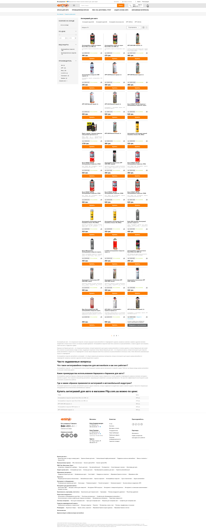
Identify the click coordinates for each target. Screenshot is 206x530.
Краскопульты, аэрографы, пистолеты (68, 492)
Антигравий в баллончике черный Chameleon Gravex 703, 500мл (137, 134)
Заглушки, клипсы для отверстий (77, 487)
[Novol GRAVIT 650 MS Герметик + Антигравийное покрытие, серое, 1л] (137, 97)
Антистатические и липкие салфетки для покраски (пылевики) (74, 498)
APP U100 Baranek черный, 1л (113, 74)
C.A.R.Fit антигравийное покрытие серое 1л (114, 251)
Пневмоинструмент (91, 483)
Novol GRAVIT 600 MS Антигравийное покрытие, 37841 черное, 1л (91, 192)
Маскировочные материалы (100, 498)
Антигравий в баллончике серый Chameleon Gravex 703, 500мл (91, 222)
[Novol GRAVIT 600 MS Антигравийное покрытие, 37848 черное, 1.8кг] (137, 185)
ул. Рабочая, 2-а (94, 425)
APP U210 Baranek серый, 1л (113, 104)
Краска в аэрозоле (99, 478)
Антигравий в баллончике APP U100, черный (136, 280)
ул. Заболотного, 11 (95, 432)
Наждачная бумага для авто (65, 474)
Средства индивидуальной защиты (67, 503)
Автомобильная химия (86, 478)
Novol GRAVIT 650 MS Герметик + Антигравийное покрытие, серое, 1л (136, 104)
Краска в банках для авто (88, 458)
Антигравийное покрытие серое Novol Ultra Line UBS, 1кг (114, 46)
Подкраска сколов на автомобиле (126, 458)
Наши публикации (114, 432)
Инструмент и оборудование (65, 481)
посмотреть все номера (66, 428)
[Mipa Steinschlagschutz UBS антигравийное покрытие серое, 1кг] (92, 303)
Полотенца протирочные (88, 496)
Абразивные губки (133, 474)
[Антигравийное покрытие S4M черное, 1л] (92, 68)
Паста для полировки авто (78, 500)
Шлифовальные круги (80, 474)
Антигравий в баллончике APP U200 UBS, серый (90, 280)
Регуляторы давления (132, 492)
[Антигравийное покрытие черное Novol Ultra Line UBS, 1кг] (92, 39)
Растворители (105, 467)
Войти (139, 1)
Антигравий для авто (75, 469)
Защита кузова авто (121, 10)
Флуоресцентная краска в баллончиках (68, 478)
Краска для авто (63, 10)
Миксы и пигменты (142, 458)
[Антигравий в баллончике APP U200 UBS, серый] (92, 273)
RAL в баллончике (77, 462)
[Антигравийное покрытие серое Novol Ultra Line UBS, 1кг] (115, 39)
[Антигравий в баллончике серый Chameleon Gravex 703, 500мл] (92, 215)
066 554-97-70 (93, 442)
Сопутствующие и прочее (118, 467)
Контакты (116, 1)
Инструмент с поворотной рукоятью (113, 487)
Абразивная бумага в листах (121, 507)
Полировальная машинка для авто (67, 483)
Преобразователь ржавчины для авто (104, 469)
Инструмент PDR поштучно (95, 487)
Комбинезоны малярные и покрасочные (68, 505)
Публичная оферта (114, 435)
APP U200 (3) (129, 22)
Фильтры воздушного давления (116, 492)
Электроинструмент (116, 483)
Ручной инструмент (103, 483)
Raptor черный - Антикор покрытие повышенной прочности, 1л (92, 134)
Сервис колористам (137, 435)
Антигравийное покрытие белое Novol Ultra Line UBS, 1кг (136, 251)
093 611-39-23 (93, 433)
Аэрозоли (60, 476)
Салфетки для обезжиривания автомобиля (108, 496)
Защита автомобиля (139, 478)
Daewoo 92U (61, 460)
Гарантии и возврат (114, 441)
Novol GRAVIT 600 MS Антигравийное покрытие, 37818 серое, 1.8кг (91, 163)
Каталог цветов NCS (89, 462)
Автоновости (135, 433)
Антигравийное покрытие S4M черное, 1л (90, 75)
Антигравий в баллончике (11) (116, 22)
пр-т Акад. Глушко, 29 (95, 440)
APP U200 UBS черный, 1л (134, 45)
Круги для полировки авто (93, 500)
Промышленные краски (80, 10)
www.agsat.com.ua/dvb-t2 (138, 437)
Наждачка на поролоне (103, 474)
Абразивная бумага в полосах (119, 474)
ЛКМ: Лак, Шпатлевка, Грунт (101, 10)
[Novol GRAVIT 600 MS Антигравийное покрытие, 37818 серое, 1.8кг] (92, 156)
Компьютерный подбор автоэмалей (105, 458)
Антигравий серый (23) (101, 22)
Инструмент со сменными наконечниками (136, 487)
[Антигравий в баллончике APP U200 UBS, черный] (115, 156)
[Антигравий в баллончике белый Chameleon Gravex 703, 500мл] (115, 215)
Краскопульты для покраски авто (89, 492)
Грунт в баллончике (126, 478)
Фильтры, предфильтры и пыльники (124, 505)
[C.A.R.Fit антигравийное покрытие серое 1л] (115, 244)
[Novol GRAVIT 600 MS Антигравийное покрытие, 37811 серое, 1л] (137, 156)
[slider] (59, 34)
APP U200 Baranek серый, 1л (135, 74)
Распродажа (61, 507)
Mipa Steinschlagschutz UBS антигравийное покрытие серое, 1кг (91, 310)
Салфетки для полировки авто (128, 500)
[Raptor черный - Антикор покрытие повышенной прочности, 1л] (92, 127)
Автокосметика (61, 510)
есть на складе (64, 25)
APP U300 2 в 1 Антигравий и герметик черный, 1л (113, 310)
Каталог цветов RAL (101, 462)
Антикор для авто (87, 469)
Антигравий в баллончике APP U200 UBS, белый (113, 280)
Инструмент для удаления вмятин (67, 485)
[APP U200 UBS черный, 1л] (137, 39)
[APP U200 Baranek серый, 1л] (137, 68)
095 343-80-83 (93, 426)
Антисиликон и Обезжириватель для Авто (69, 496)
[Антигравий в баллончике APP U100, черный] (137, 273)
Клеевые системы (62, 489)
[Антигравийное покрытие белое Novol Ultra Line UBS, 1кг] (137, 244)
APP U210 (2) (138, 22)
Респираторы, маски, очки (106, 505)
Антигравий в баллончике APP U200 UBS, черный (113, 163)
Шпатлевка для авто (132, 467)
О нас (110, 423)
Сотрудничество (113, 430)
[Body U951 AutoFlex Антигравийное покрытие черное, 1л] (92, 244)
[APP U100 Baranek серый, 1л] (92, 97)
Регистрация (145, 1)
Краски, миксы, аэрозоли (84, 507)
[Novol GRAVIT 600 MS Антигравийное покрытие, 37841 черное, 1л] (92, 185)
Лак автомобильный (94, 467)
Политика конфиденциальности (115, 438)
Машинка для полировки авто (110, 500)
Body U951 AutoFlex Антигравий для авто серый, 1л (136, 222)
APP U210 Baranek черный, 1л (135, 309)
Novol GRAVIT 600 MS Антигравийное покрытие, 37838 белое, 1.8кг (114, 192)
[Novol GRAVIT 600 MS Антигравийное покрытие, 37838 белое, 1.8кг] (115, 185)
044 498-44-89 (70, 426)
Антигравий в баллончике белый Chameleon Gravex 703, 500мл (114, 222)
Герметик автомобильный (123, 469)
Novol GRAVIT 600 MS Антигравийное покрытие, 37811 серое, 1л (136, 163)
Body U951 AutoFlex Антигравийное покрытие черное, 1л (91, 251)
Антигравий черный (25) (88, 22)
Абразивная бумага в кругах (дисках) (102, 507)
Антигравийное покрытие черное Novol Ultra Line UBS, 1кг (91, 46)
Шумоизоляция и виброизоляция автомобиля (70, 513)
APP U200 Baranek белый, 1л (113, 133)
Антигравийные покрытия (112, 478)
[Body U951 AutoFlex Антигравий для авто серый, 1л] (137, 215)
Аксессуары (81, 483)
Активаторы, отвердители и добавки (67, 467)
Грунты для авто (83, 467)
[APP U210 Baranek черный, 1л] (137, 303)
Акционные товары (71, 507)
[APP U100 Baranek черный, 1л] (115, 68)
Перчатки (95, 505)
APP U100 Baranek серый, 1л (90, 104)
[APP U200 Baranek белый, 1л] (115, 127)
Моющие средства (86, 505)
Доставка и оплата (127, 1)
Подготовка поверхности (64, 494)
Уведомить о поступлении (137, 325)
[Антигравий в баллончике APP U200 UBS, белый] (115, 273)
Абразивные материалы (140, 10)
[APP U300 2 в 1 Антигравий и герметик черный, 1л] (115, 303)
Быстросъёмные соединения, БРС (132, 483)
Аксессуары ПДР (62, 487)
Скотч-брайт (91, 474)
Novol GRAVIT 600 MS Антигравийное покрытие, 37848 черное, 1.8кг (136, 192)
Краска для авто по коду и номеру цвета (68, 458)
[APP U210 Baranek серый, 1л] (115, 97)
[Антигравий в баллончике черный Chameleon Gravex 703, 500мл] (137, 127)
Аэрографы (103, 492)
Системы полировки (63, 500)
